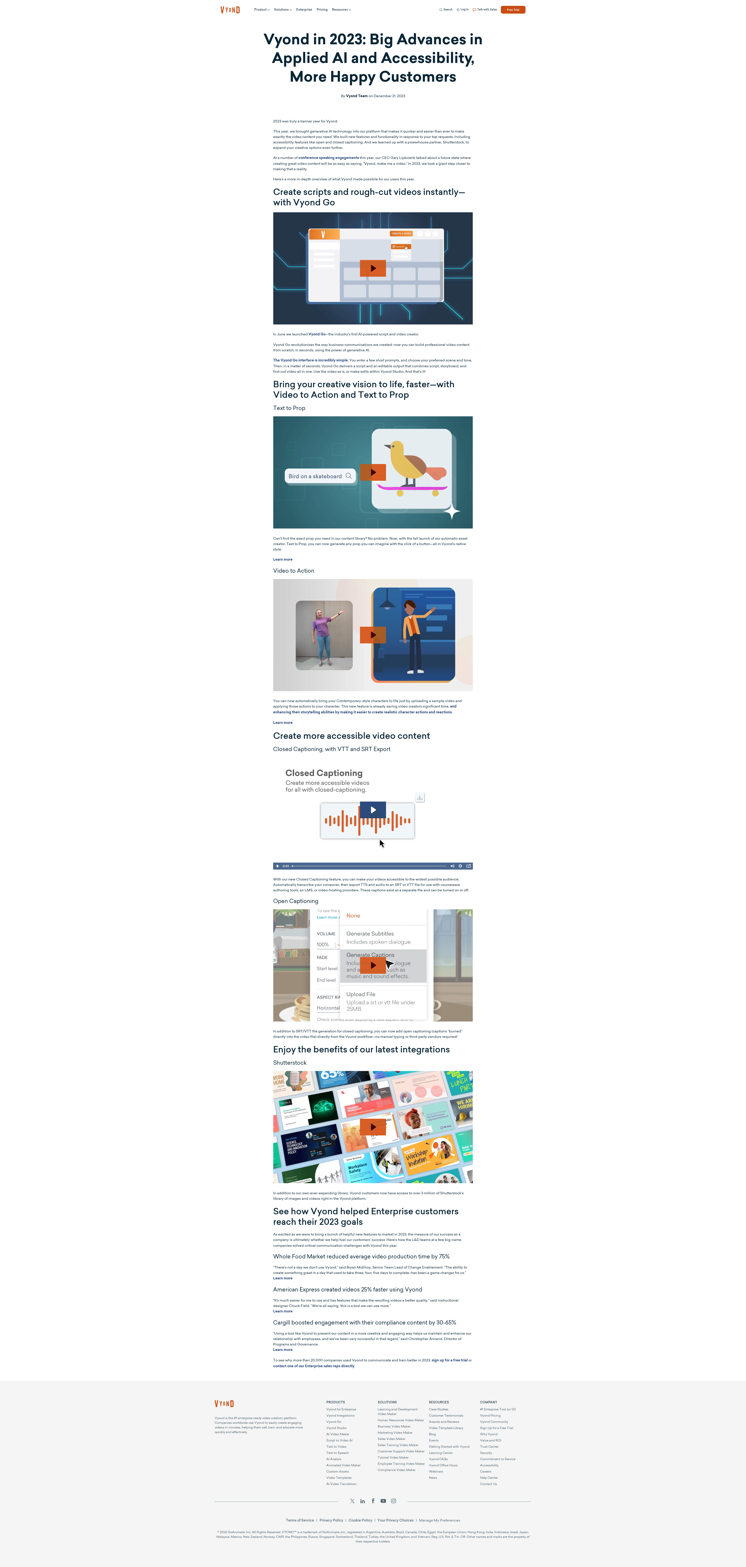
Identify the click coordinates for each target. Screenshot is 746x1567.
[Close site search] (519, 20)
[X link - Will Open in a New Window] (352, 1501)
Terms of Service (300, 1520)
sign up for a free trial (450, 1360)
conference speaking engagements (328, 158)
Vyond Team (357, 96)
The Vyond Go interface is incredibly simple (310, 360)
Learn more (283, 560)
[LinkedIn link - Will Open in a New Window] (362, 1501)
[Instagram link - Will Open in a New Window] (394, 1501)
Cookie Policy (360, 1520)
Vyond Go (317, 334)
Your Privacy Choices (395, 1520)
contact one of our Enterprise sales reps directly (313, 1366)
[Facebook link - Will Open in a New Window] (373, 1501)
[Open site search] (375, 20)
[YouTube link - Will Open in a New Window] (383, 1501)
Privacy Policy (331, 1520)
